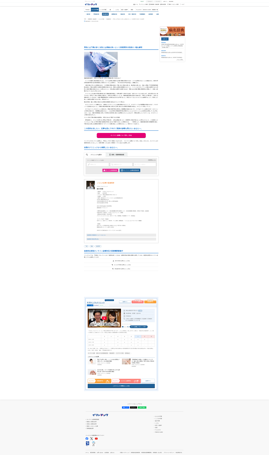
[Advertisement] (126, 34)
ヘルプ (182, 4)
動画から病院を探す (92, 421)
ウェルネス (139, 9)
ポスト (134, 407)
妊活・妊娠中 (124, 9)
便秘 (92, 246)
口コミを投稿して (139, 326)
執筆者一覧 (155, 9)
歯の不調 (157, 420)
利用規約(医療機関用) (146, 452)
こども (117, 9)
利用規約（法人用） (157, 452)
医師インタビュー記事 (173, 4)
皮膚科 (158, 14)
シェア (126, 407)
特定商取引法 (179, 452)
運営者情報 (92, 452)
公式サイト (125, 301)
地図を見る (140, 310)
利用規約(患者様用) (135, 452)
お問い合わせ (100, 452)
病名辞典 (164, 4)
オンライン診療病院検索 (93, 419)
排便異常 (98, 246)
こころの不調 (102, 9)
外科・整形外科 (132, 14)
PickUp (87, 9)
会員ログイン (165, 1)
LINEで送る (142, 407)
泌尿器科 (151, 14)
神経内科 (122, 14)
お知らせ (112, 452)
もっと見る (180, 59)
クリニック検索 (144, 4)
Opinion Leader (147, 9)
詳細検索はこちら (152, 159)
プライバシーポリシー (169, 452)
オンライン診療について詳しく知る (121, 135)
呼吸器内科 (96, 14)
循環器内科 (114, 14)
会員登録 (107, 452)
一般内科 (88, 14)
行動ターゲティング (124, 452)
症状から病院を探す (92, 424)
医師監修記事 (90, 428)
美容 (132, 9)
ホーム (136, 4)
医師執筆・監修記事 (154, 4)
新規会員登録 (171, 1)
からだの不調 (95, 9)
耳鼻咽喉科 (142, 14)
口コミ (126, 327)
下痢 (86, 246)
